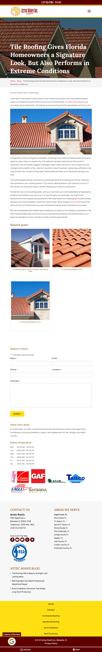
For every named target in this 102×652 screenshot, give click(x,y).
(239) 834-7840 (51, 2)
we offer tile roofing (73, 102)
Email (55, 358)
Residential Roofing (51, 622)
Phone (14, 369)
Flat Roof (51, 610)
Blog (36, 92)
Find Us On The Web (18, 536)
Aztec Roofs (17, 92)
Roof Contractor (51, 633)
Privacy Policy (51, 643)
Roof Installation (51, 627)
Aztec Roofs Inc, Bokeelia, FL (54, 640)
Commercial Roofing (51, 616)
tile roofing (78, 202)
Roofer (51, 604)
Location (56, 369)
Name (13, 358)
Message (15, 380)
